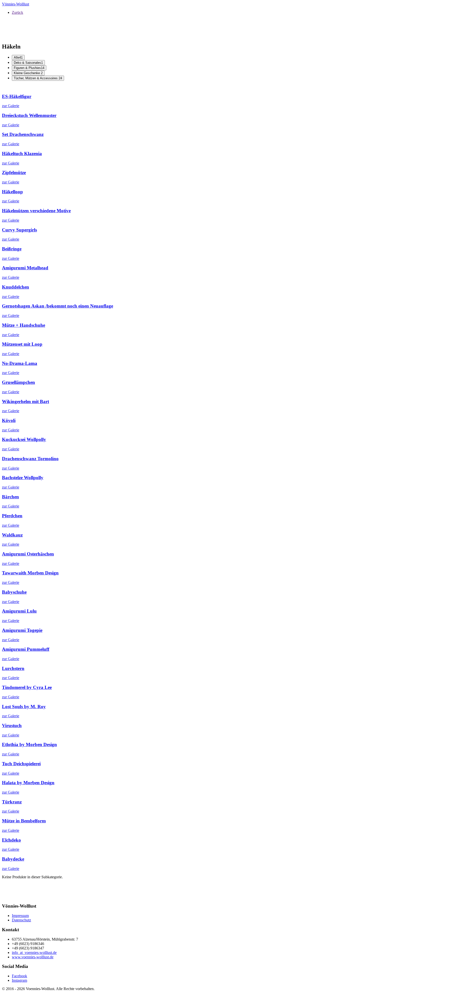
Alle (18, 57)
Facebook (19, 976)
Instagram (19, 980)
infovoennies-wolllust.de (34, 952)
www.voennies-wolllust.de (32, 957)
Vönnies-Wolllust (15, 4)
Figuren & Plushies (29, 68)
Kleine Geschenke (28, 73)
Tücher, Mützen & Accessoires (38, 78)
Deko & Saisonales (28, 63)
